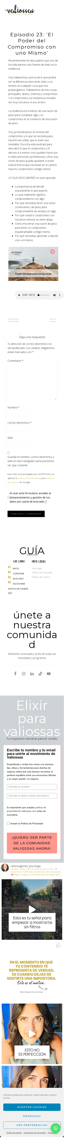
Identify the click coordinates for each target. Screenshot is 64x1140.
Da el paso (18, 578)
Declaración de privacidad (35, 1132)
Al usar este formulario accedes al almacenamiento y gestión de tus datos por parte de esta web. (30, 497)
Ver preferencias (31, 1125)
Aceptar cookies (32, 1107)
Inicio (16, 568)
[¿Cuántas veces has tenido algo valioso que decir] (32, 909)
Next (52, 319)
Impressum (53, 1132)
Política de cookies (14, 1132)
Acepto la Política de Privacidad (26, 823)
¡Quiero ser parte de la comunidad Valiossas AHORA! (32, 843)
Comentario (15, 360)
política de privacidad (29, 478)
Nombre (13, 407)
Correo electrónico (20, 422)
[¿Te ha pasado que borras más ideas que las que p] (32, 1034)
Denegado (32, 1116)
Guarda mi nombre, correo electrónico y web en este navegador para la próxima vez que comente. (31, 461)
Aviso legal (37, 568)
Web (10, 438)
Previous (14, 319)
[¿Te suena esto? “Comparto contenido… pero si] (32, 971)
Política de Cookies (41, 576)
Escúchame (19, 583)
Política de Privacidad (42, 572)
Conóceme (18, 573)
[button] (56, 1128)
